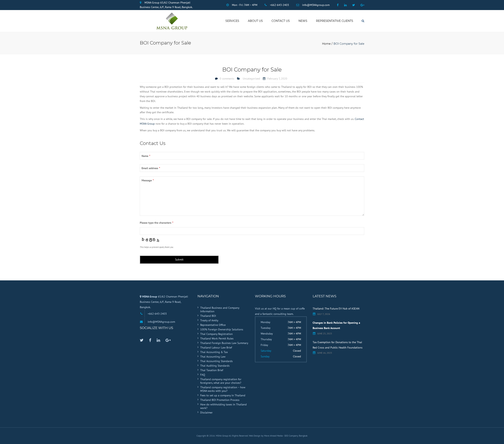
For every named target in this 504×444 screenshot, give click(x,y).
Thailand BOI (208, 316)
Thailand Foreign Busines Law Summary (224, 343)
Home (326, 43)
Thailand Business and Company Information (219, 309)
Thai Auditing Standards (215, 365)
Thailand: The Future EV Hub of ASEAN (336, 308)
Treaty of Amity (209, 320)
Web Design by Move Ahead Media (266, 435)
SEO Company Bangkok (296, 435)
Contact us (280, 21)
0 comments (227, 78)
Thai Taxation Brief (211, 370)
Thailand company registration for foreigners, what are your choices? (220, 381)
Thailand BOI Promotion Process (219, 400)
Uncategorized (251, 78)
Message (148, 180)
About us (255, 21)
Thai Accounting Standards (216, 361)
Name (146, 156)
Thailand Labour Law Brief (216, 347)
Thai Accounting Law (212, 356)
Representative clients (334, 21)
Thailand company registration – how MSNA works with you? (222, 389)
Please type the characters (156, 222)
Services (232, 21)
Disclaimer (206, 412)
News (302, 21)
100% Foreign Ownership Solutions (221, 329)
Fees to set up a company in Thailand (222, 395)
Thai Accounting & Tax (214, 352)
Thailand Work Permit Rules (216, 338)
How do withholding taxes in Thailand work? (223, 406)
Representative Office (213, 325)
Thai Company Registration (216, 334)
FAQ (202, 374)
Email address (151, 168)
